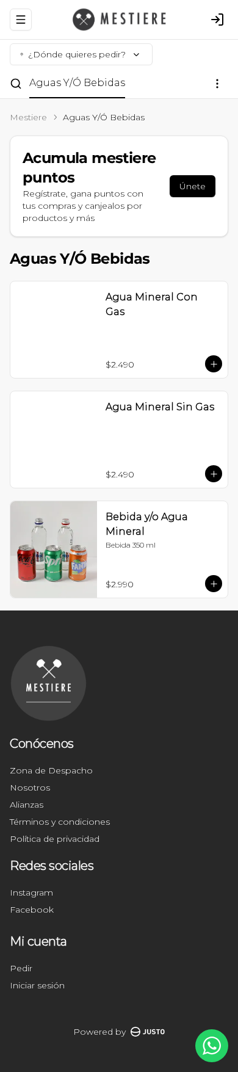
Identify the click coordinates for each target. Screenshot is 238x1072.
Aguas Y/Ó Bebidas (77, 83)
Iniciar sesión (37, 985)
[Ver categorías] (217, 84)
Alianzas (26, 804)
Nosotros (30, 787)
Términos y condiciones (60, 821)
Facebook (32, 909)
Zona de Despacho (51, 770)
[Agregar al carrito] (213, 363)
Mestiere (28, 117)
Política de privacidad (54, 838)
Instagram (31, 892)
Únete (192, 186)
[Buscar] (16, 84)
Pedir (21, 968)
